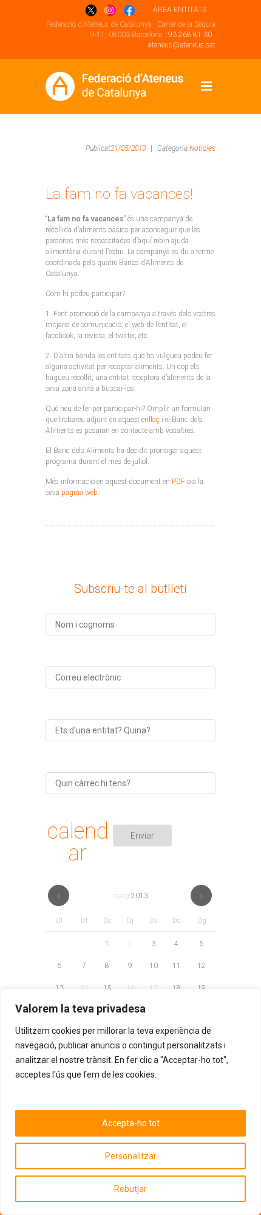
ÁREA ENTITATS (179, 9)
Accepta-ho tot (131, 1123)
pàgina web (79, 492)
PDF (178, 481)
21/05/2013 (128, 148)
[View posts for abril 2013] (58, 895)
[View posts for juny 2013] (201, 895)
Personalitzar (131, 1156)
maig (130, 895)
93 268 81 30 (190, 34)
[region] (130, 1102)
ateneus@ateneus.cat (181, 45)
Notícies (202, 148)
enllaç (150, 419)
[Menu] (206, 86)
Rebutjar (130, 1189)
